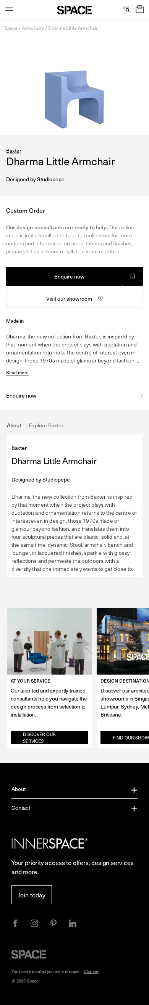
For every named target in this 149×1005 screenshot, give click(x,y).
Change (91, 971)
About (18, 789)
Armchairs (33, 27)
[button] (139, 10)
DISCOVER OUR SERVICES (39, 737)
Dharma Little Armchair (73, 27)
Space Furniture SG (74, 10)
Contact (20, 808)
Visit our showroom (69, 299)
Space (11, 27)
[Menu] (9, 10)
